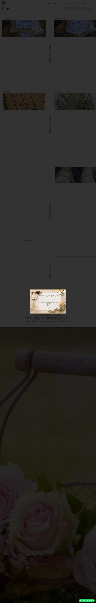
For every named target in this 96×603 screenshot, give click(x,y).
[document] (48, 301)
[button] (87, 600)
